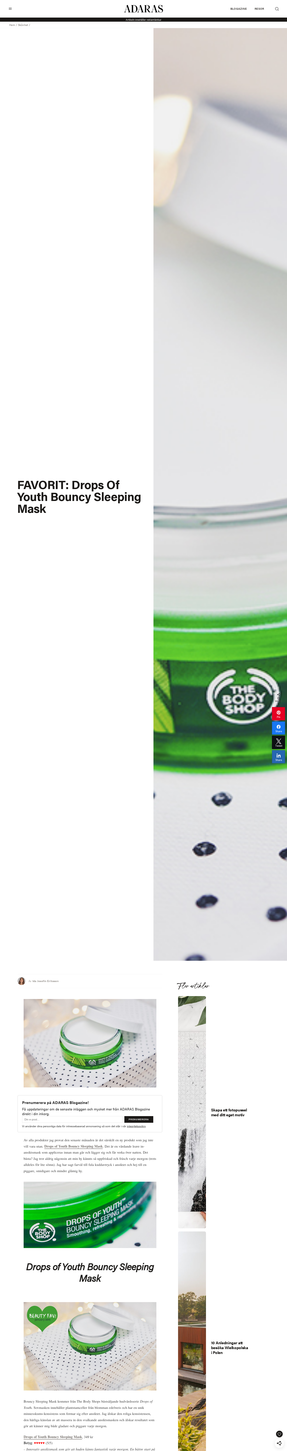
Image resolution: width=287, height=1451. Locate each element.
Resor (259, 9)
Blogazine (238, 9)
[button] (10, 8)
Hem (12, 25)
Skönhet (23, 25)
